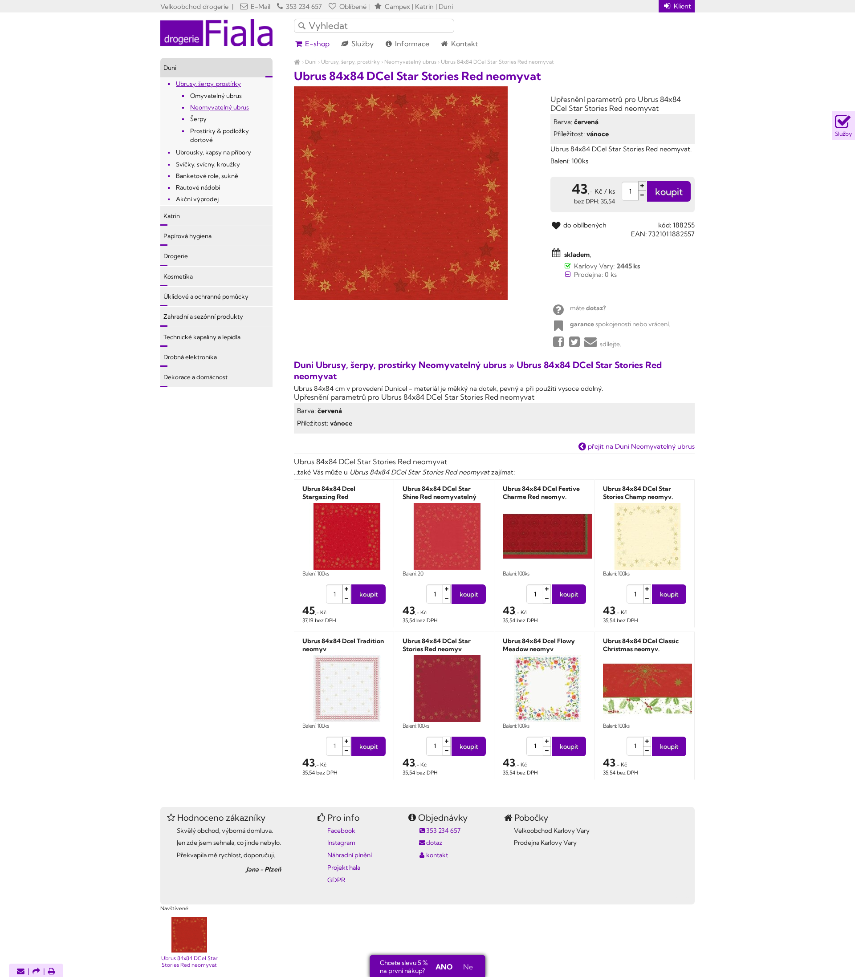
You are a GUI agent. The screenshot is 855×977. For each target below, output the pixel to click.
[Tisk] (51, 972)
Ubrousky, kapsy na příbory (213, 152)
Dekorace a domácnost (195, 377)
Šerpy (198, 118)
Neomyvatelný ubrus (410, 61)
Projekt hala (343, 867)
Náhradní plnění (349, 855)
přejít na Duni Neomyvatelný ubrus (640, 446)
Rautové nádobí (198, 187)
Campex (397, 6)
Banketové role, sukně (207, 175)
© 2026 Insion (679, 897)
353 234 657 (303, 6)
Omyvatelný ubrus (216, 95)
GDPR (336, 880)
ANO (444, 966)
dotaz (434, 843)
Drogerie (175, 255)
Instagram (341, 843)
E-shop (316, 43)
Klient (681, 6)
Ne (468, 966)
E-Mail (259, 6)
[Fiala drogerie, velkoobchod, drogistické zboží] (297, 61)
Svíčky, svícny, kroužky (208, 164)
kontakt (437, 855)
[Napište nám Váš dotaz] (20, 972)
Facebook (341, 831)
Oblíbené (352, 6)
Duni (311, 61)
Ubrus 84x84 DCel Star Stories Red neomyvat (497, 61)
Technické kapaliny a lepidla (201, 337)
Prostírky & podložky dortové (219, 135)
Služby (362, 43)
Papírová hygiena (187, 235)
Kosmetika (178, 276)
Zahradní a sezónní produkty (203, 316)
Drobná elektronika (190, 357)
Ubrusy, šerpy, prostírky (350, 61)
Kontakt (463, 43)
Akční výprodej (197, 199)
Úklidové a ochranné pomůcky (205, 296)
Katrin (171, 215)
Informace (411, 43)
